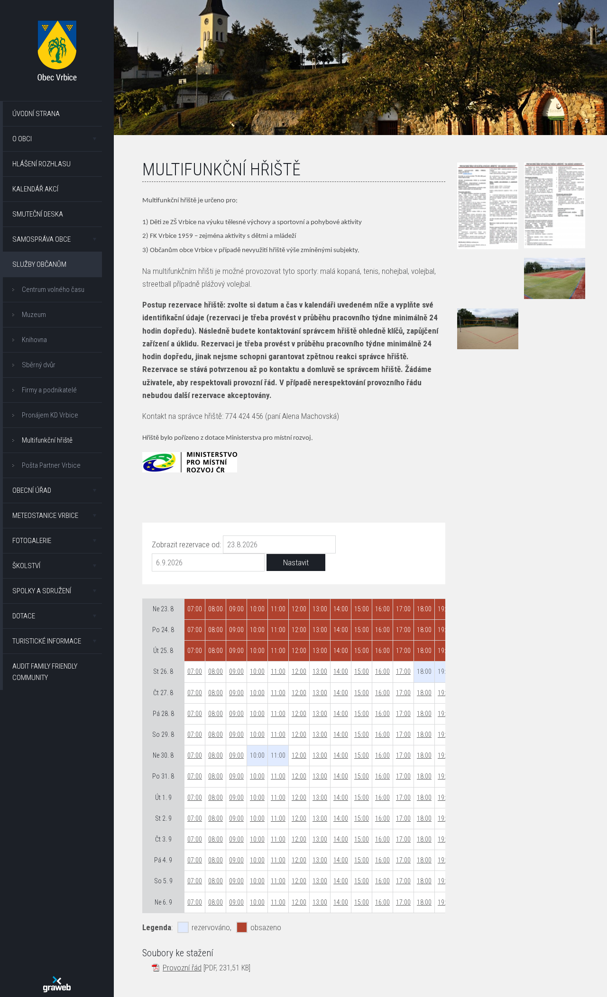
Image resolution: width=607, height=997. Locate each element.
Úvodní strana (36, 113)
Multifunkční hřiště (47, 440)
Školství (26, 566)
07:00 (194, 671)
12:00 (299, 671)
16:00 (382, 671)
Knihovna (34, 339)
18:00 (424, 693)
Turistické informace (46, 641)
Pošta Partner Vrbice (51, 465)
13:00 (320, 671)
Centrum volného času (53, 289)
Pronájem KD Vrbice (50, 415)
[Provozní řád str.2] (555, 205)
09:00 (236, 671)
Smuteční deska (37, 214)
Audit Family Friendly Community (44, 672)
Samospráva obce (41, 239)
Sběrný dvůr (38, 365)
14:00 (340, 671)
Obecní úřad (31, 490)
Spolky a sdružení (41, 591)
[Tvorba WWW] (57, 984)
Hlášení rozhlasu (41, 164)
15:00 (361, 671)
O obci (22, 139)
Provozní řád (182, 967)
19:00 (445, 693)
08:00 (215, 671)
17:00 (403, 671)
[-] (555, 278)
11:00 (278, 671)
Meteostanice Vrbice (45, 515)
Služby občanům (39, 264)
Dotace (23, 616)
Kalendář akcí (35, 189)
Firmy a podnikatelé (49, 390)
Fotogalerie (31, 540)
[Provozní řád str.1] (488, 206)
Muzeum (34, 314)
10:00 (257, 671)
